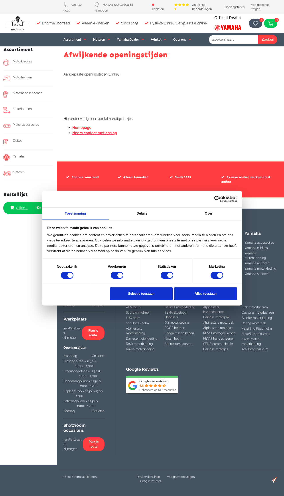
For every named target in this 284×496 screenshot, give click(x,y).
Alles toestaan (206, 294)
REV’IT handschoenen (219, 338)
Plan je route (93, 333)
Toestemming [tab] (75, 213)
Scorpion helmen (138, 312)
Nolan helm (173, 338)
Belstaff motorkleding (180, 307)
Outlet (17, 140)
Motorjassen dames (256, 334)
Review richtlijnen (148, 476)
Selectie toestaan (141, 294)
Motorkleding (22, 61)
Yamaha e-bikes (256, 248)
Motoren (99, 39)
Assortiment (72, 39)
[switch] (117, 275)
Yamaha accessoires (259, 242)
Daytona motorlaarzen (258, 312)
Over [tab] (208, 213)
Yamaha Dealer (128, 39)
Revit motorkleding (139, 344)
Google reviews (150, 481)
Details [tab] (142, 213)
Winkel (156, 39)
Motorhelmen (22, 77)
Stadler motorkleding (257, 318)
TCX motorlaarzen (255, 307)
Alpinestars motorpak (218, 322)
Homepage (81, 127)
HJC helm (133, 318)
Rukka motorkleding (140, 349)
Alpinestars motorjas (218, 328)
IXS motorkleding (177, 322)
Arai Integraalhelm (255, 349)
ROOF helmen (175, 328)
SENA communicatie (218, 344)
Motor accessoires (26, 124)
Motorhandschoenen (27, 93)
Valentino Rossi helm (257, 328)
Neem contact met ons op (94, 133)
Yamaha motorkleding (260, 268)
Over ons (180, 39)
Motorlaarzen (22, 109)
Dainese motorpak (216, 317)
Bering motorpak (254, 323)
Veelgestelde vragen (181, 476)
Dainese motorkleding (142, 338)
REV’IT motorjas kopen (219, 333)
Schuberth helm (137, 323)
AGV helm (133, 307)
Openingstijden (235, 7)
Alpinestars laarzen (178, 344)
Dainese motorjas (215, 349)
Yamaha (19, 156)
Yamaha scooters (257, 274)
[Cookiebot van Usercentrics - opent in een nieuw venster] (217, 198)
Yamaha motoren (257, 263)
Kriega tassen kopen (179, 333)
